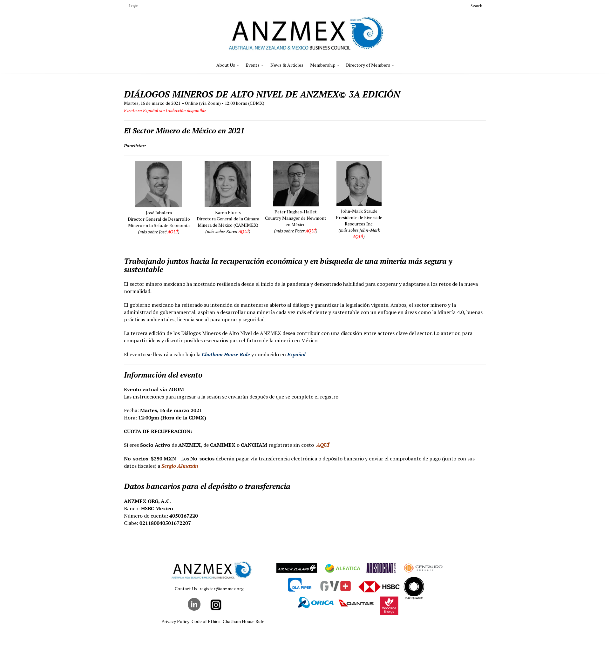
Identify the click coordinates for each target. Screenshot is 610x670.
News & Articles (286, 65)
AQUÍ (172, 232)
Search (476, 5)
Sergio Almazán (179, 465)
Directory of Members (368, 65)
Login (134, 5)
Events (253, 65)
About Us (225, 65)
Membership (323, 65)
